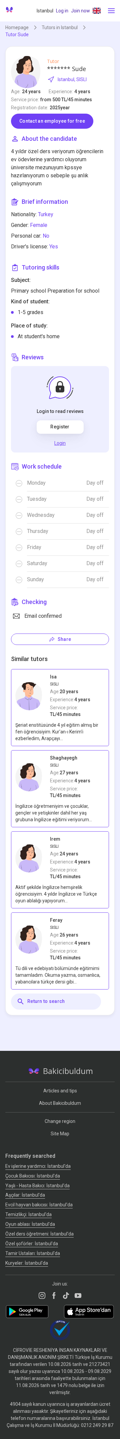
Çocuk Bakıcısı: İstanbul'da (32, 1176)
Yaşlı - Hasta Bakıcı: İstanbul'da (37, 1185)
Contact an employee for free (52, 121)
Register (59, 426)
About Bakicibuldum (60, 1103)
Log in (62, 10)
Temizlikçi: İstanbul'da (28, 1214)
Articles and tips (60, 1090)
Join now (80, 10)
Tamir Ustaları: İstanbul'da (32, 1253)
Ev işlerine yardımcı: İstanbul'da (38, 1166)
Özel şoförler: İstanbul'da (31, 1243)
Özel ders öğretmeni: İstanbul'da (39, 1234)
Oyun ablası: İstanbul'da (30, 1224)
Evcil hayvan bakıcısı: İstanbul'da (39, 1204)
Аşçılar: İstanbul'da (25, 1195)
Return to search (46, 1001)
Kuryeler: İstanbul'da (26, 1263)
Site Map (60, 1133)
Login (60, 443)
